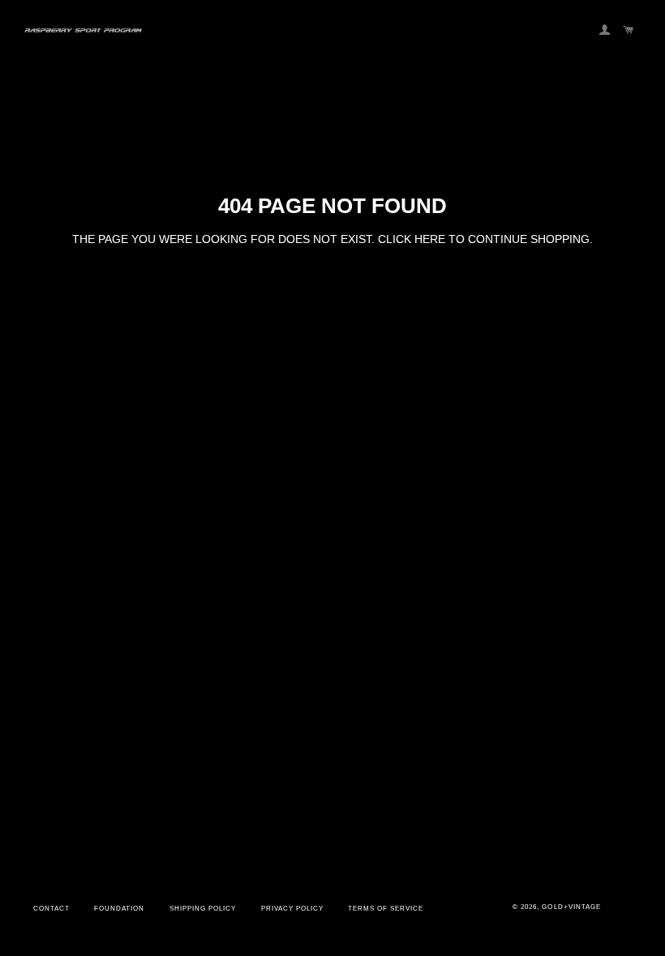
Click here (411, 239)
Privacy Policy (292, 908)
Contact (51, 908)
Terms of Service (385, 908)
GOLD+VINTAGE (571, 907)
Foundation (119, 908)
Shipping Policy (202, 908)
